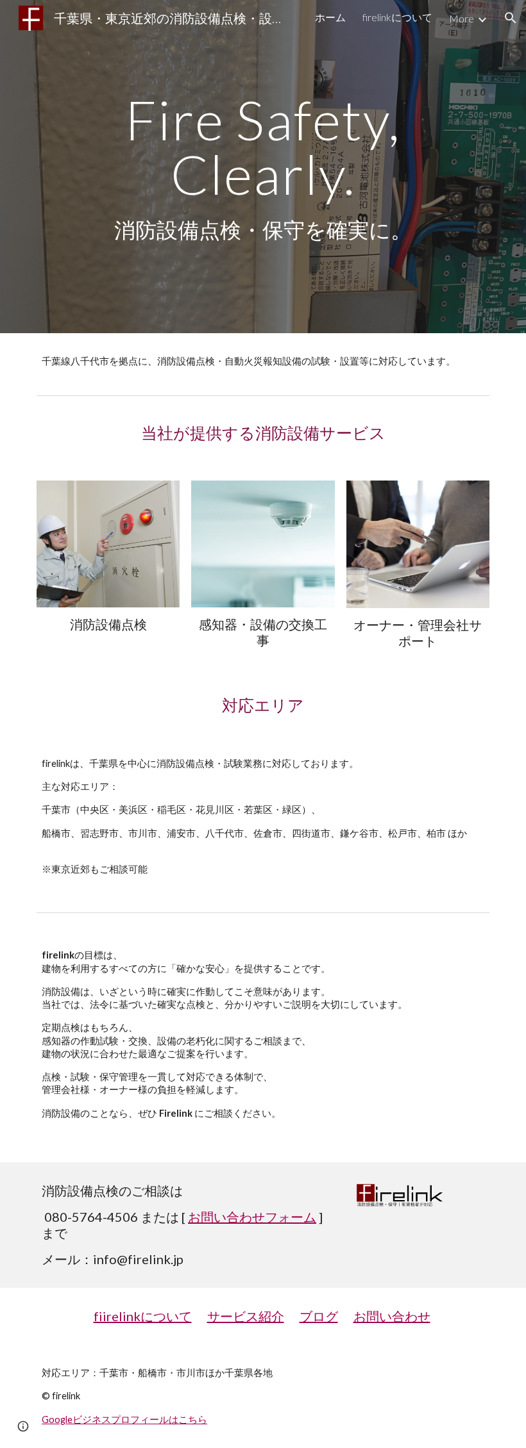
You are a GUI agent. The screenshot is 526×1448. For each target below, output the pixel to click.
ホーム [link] (330, 17)
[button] (510, 18)
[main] (263, 166)
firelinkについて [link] (397, 17)
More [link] (461, 18)
